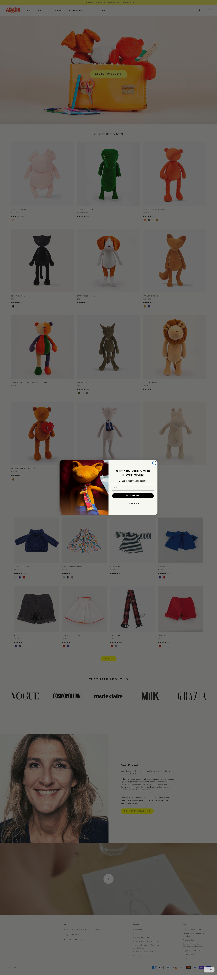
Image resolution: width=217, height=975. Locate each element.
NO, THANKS (133, 503)
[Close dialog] (154, 463)
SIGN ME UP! (133, 496)
